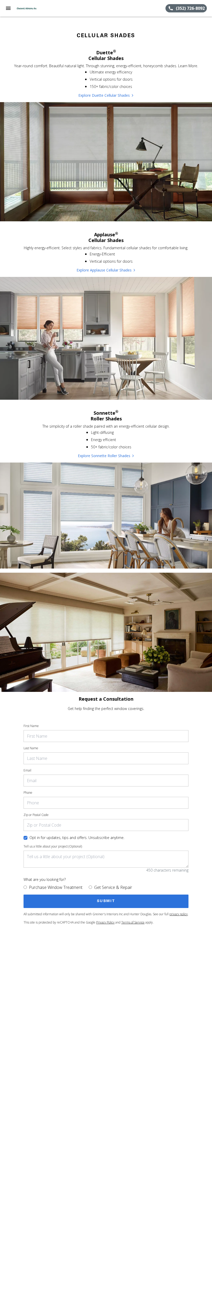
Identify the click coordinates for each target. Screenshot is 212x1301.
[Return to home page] (32, 8)
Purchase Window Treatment (55, 887)
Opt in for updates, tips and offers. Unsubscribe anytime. (76, 837)
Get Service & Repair (113, 887)
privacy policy (178, 914)
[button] (8, 8)
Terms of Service (133, 922)
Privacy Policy (105, 922)
